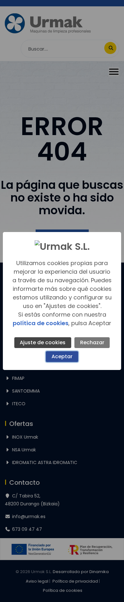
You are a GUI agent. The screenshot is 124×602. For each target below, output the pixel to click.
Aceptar (62, 356)
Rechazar (92, 342)
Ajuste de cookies (42, 342)
